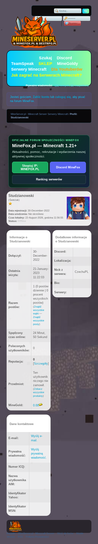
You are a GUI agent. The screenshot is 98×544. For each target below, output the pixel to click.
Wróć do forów (65, 533)
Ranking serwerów (49, 179)
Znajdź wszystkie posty (38, 320)
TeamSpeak (22, 63)
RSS (20, 536)
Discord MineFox (68, 167)
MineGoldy (67, 63)
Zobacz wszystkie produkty (38, 392)
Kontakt (11, 533)
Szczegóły (41, 363)
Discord (64, 58)
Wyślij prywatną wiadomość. (39, 453)
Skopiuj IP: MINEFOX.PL (30, 167)
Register (73, 23)
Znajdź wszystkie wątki (38, 310)
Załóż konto (41, 97)
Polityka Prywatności (37, 536)
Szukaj (45, 58)
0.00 (36, 405)
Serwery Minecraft (28, 69)
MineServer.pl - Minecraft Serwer (36, 533)
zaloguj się (63, 97)
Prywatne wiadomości (39, 85)
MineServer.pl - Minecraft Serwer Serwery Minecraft (39, 114)
